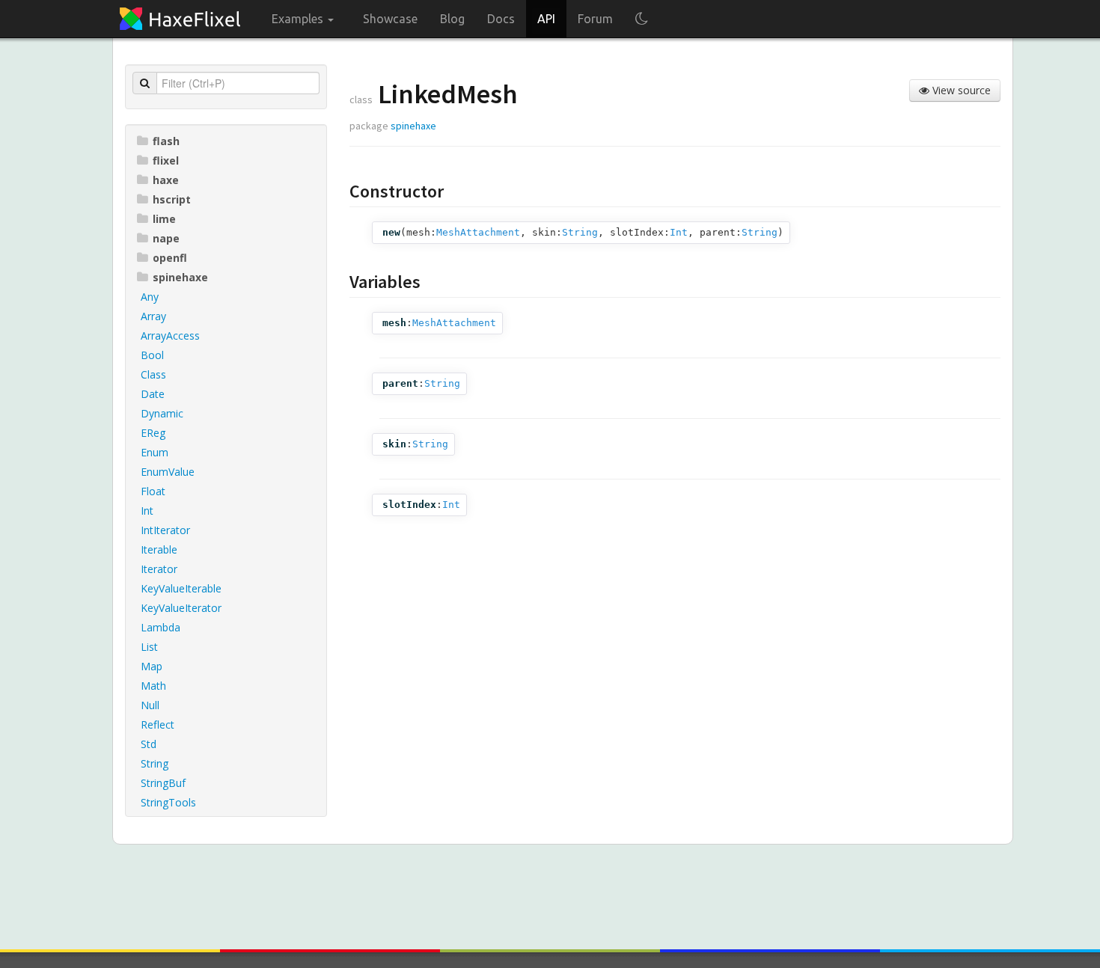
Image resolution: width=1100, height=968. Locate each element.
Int (147, 510)
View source (960, 90)
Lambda (160, 627)
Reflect (157, 724)
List (149, 647)
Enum (154, 452)
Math (153, 685)
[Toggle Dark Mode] (641, 18)
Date (153, 394)
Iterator (159, 569)
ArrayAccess (170, 335)
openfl (170, 258)
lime (164, 219)
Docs (501, 18)
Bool (152, 355)
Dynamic (162, 413)
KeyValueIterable (181, 588)
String (154, 763)
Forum (595, 18)
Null (150, 705)
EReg (153, 433)
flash (166, 141)
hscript (172, 199)
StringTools (168, 802)
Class (153, 374)
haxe (166, 180)
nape (166, 238)
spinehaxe (180, 277)
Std (148, 744)
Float (153, 491)
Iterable (159, 549)
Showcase (390, 18)
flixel (166, 160)
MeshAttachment (478, 232)
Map (151, 666)
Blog (452, 18)
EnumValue (168, 472)
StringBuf (163, 783)
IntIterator (165, 530)
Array (153, 316)
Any (150, 297)
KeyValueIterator (181, 608)
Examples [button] (299, 18)
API (546, 18)
